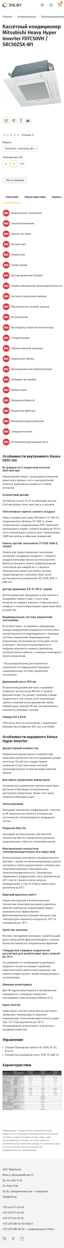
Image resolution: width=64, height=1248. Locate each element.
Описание (12, 197)
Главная (7, 16)
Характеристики (35, 197)
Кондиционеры (27, 16)
